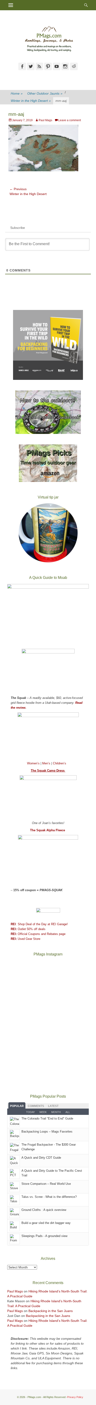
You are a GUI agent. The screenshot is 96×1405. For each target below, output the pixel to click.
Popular (17, 1106)
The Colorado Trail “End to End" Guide (47, 1118)
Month (56, 1112)
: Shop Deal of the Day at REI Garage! (39, 924)
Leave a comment (69, 120)
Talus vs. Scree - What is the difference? (49, 1197)
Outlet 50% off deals (28, 929)
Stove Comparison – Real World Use (46, 1183)
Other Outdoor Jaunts (44, 93)
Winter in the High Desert (31, 101)
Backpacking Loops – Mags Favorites (46, 1131)
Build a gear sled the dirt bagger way (46, 1223)
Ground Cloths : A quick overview (43, 1210)
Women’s (34, 763)
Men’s (46, 763)
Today (30, 1112)
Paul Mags (45, 120)
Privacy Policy (75, 1397)
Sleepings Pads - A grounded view (44, 1236)
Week (43, 1112)
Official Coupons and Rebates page (38, 934)
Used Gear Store (25, 939)
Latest (53, 1106)
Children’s (59, 763)
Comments (36, 1106)
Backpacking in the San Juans (50, 1311)
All (67, 1112)
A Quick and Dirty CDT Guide (41, 1157)
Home (17, 93)
